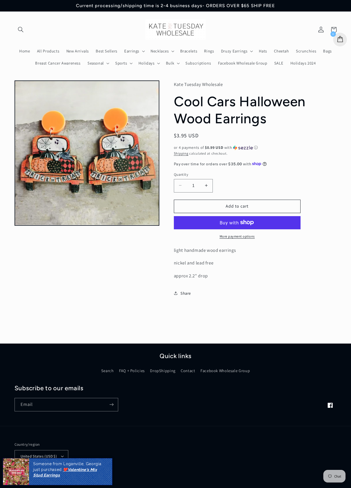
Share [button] (185, 293)
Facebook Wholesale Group (225, 370)
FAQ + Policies (132, 370)
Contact (188, 370)
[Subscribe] (111, 404)
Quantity (181, 174)
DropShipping (163, 370)
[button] (21, 29)
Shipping (181, 153)
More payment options (237, 236)
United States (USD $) (39, 456)
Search (107, 370)
